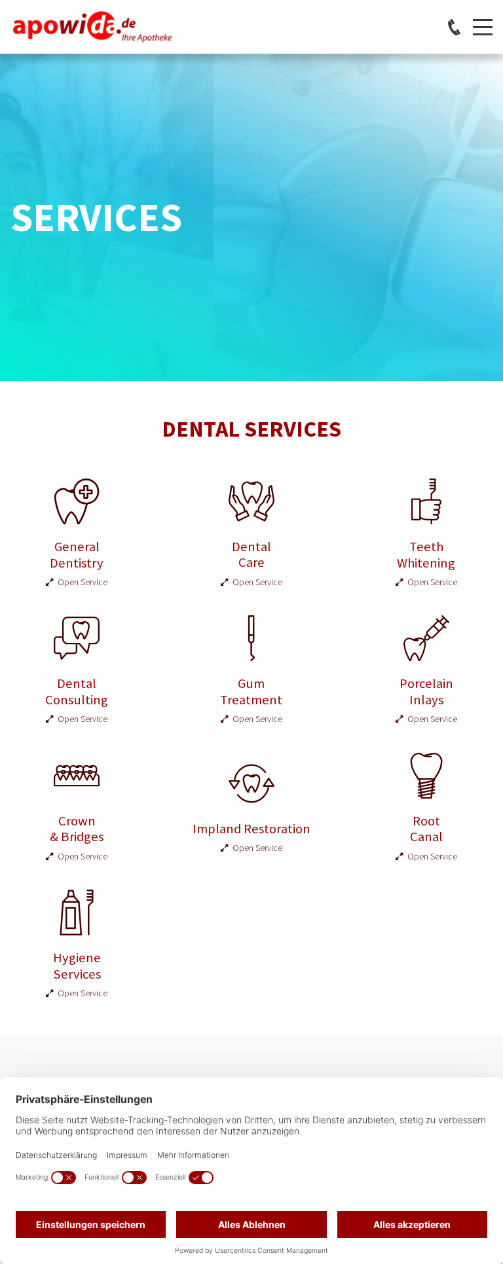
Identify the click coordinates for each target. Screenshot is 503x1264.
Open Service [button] (80, 582)
